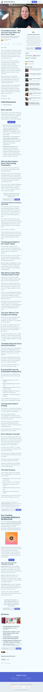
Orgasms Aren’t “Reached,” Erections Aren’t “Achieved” (34, 84)
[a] (11, 538)
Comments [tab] (3, 659)
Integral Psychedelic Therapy (9, 644)
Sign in (39, 1)
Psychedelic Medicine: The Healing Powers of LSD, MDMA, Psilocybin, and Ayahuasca (12, 641)
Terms (25, 684)
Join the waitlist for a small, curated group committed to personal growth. (11, 138)
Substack (16, 689)
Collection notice (30, 684)
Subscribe (34, 1)
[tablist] (5, 659)
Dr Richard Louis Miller (7, 39)
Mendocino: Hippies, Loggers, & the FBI (35, 94)
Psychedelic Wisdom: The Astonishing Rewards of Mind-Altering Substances (11, 637)
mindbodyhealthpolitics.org (6, 503)
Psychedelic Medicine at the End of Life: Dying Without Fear (11, 522)
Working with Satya (7, 104)
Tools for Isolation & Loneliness (35, 73)
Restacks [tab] (7, 659)
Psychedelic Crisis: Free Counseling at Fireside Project (35, 89)
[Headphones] (2, 17)
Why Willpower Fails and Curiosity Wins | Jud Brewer (34, 103)
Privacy (22, 684)
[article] (33, 70)
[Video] (2, 15)
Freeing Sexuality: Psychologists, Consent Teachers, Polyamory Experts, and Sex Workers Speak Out (11, 633)
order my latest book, (12, 522)
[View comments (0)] (41, 16)
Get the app (27, 687)
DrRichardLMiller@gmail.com (9, 130)
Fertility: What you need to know (35, 68)
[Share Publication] (30, 2)
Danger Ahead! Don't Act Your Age (35, 98)
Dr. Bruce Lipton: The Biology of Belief (35, 79)
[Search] (28, 2)
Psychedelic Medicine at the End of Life (10, 518)
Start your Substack (18, 687)
